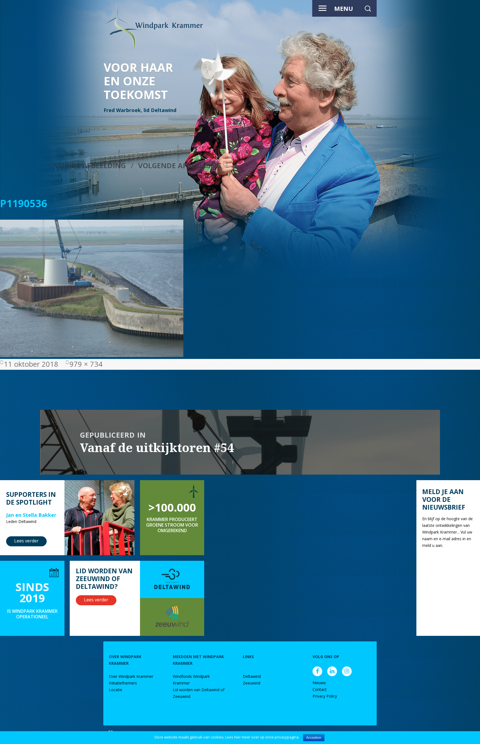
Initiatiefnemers (123, 683)
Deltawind (252, 676)
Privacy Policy (324, 696)
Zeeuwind (251, 683)
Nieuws (319, 682)
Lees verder (26, 541)
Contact (319, 689)
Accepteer (313, 738)
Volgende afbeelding (179, 165)
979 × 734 (85, 364)
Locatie (115, 689)
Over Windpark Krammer (131, 676)
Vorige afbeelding (90, 165)
